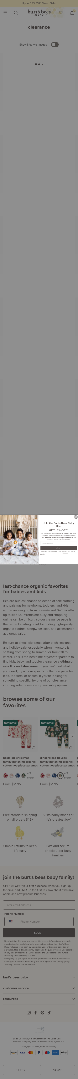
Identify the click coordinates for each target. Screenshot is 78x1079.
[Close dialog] (75, 516)
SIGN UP (58, 548)
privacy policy (65, 552)
